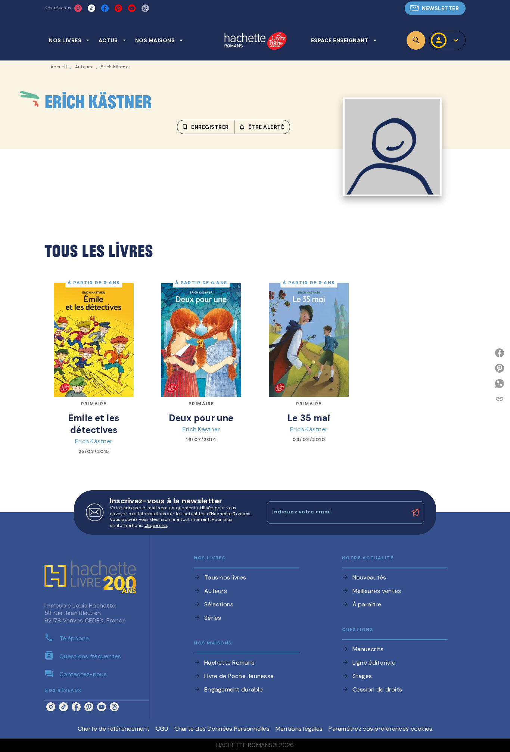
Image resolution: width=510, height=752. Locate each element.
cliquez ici (155, 526)
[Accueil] (255, 41)
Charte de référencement (114, 729)
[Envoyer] (415, 512)
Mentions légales (299, 729)
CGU (162, 729)
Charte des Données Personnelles (222, 729)
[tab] (69, 40)
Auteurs (84, 67)
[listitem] (78, 8)
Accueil (58, 67)
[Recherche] (416, 40)
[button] (435, 8)
